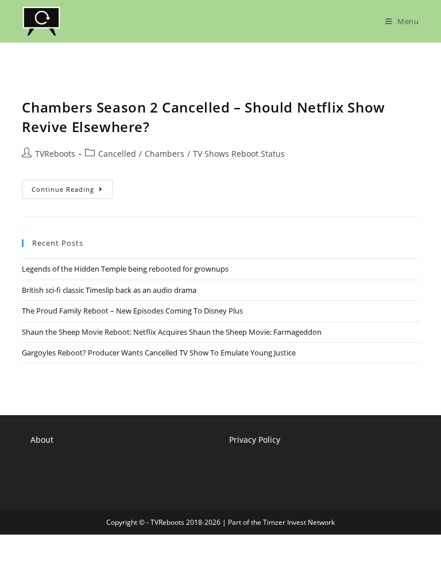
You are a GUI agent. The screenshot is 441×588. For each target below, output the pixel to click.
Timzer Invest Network (299, 522)
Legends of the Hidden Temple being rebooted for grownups (125, 269)
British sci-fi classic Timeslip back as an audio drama (109, 290)
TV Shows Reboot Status (239, 153)
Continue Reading (72, 191)
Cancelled (117, 153)
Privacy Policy (254, 439)
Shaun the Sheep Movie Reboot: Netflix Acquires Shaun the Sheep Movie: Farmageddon (172, 332)
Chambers (164, 153)
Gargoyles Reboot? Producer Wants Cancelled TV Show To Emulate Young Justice (159, 352)
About (41, 439)
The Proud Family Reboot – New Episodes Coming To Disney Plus (132, 310)
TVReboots (55, 153)
